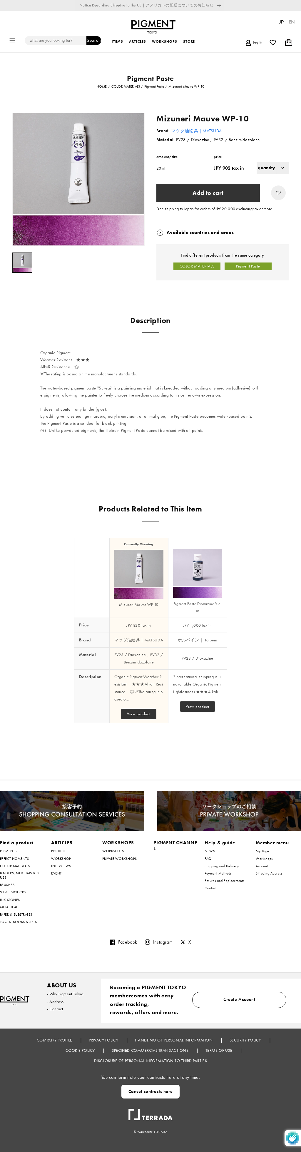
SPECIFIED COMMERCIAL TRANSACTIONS (151, 1050)
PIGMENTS (8, 851)
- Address (55, 1001)
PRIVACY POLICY (104, 1040)
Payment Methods (218, 873)
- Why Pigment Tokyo (65, 993)
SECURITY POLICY (246, 1040)
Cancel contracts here (150, 1091)
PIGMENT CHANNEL (175, 846)
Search (94, 40)
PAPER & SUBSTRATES (16, 914)
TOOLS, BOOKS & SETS (18, 921)
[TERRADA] (150, 1112)
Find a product (17, 843)
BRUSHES (7, 884)
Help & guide (220, 843)
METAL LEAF (9, 907)
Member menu (272, 843)
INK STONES (10, 899)
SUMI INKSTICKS (13, 892)
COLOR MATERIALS (197, 266)
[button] (12, 40)
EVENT (56, 873)
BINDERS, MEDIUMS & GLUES (20, 875)
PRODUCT (59, 851)
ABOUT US (61, 985)
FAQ (208, 858)
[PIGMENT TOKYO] (14, 1000)
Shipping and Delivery (222, 866)
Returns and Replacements (225, 880)
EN (292, 22)
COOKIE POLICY (81, 1050)
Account (262, 866)
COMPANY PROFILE (55, 1040)
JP (281, 22)
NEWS (210, 851)
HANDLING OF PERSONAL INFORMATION (174, 1040)
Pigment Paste (248, 266)
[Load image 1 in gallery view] (22, 262)
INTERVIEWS (61, 866)
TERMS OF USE (219, 1050)
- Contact (55, 1008)
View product (138, 713)
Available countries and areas (200, 232)
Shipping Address (269, 873)
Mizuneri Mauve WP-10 (138, 604)
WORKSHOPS (118, 843)
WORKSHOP (61, 858)
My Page (262, 851)
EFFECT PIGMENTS (14, 858)
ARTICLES (61, 843)
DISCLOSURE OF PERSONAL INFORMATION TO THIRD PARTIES (150, 1060)
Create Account (239, 999)
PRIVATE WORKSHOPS (119, 858)
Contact (210, 888)
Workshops (264, 858)
